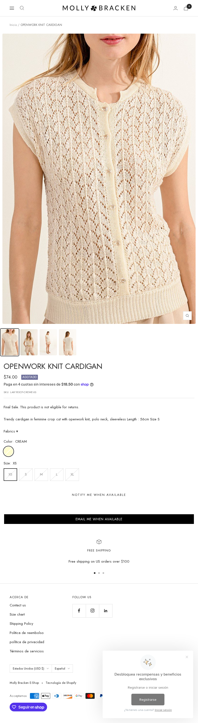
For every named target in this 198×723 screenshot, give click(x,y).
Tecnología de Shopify (61, 682)
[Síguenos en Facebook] (79, 610)
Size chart (17, 614)
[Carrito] (186, 8)
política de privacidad (27, 642)
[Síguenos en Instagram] (92, 610)
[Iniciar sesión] (175, 8)
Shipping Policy (21, 623)
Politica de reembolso (27, 632)
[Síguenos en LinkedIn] (105, 610)
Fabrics (11, 431)
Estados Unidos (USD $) (28, 668)
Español (60, 668)
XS (10, 474)
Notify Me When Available (99, 494)
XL (72, 474)
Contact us (18, 605)
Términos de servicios (27, 651)
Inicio (13, 24)
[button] (99, 519)
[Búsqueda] (22, 8)
